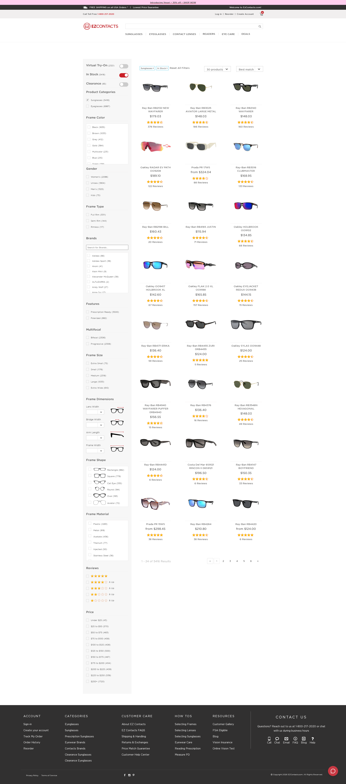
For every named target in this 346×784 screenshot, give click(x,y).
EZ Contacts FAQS (133, 730)
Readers (209, 34)
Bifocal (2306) (98, 337)
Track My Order (33, 737)
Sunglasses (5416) (100, 100)
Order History (31, 742)
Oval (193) (112, 496)
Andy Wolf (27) (100, 287)
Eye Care (228, 34)
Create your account (36, 730)
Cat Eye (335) (114, 483)
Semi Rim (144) (99, 221)
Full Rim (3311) (98, 215)
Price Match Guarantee (136, 749)
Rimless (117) (97, 227)
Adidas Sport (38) (101, 261)
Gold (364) (98, 145)
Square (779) (114, 476)
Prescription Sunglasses (79, 737)
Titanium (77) (100, 543)
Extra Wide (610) (100, 388)
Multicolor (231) (100, 152)
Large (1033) (97, 382)
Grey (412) (97, 139)
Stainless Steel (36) (103, 555)
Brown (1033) (99, 133)
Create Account (245, 14)
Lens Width (92, 406)
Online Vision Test (224, 749)
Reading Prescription (188, 749)
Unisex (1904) (98, 183)
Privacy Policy (32, 775)
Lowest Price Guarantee (146, 7)
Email (286, 743)
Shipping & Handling (134, 737)
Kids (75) (95, 195)
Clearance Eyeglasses (78, 761)
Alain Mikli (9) (99, 271)
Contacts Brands (75, 749)
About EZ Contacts (134, 724)
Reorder (229, 14)
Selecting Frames (185, 724)
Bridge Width (93, 419)
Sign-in (27, 724)
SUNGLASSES (134, 34)
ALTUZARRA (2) (100, 281)
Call (269, 743)
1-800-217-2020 (105, 14)
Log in (218, 14)
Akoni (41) (97, 266)
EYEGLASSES (157, 34)
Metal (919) (99, 530)
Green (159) (98, 164)
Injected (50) (100, 549)
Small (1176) (97, 369)
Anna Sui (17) (99, 292)
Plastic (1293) (100, 524)
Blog (215, 737)
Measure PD (182, 755)
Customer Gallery (223, 724)
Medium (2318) (98, 376)
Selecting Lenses (185, 730)
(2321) (110, 65)
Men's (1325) (97, 189)
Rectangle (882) (115, 470)
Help (312, 743)
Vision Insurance (222, 742)
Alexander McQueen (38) (105, 276)
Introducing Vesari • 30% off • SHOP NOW (173, 2)
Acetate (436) (100, 536)
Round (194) (113, 489)
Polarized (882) (99, 318)
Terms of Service (49, 775)
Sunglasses (71, 730)
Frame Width (93, 445)
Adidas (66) (98, 255)
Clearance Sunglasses (78, 755)
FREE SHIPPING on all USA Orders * (109, 7)
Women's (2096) (99, 177)
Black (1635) (98, 127)
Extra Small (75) (99, 363)
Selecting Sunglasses (188, 737)
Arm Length (93, 432)
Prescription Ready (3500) (105, 312)
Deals (245, 34)
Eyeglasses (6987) (100, 106)
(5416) (101, 74)
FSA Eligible (220, 730)
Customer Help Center (135, 755)
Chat (277, 743)
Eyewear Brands (75, 742)
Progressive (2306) (101, 344)
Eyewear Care (183, 742)
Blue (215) (97, 158)
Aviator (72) (113, 503)
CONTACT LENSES (184, 34)
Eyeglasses (72, 724)
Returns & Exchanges (135, 742)
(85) (103, 83)
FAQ (295, 743)
